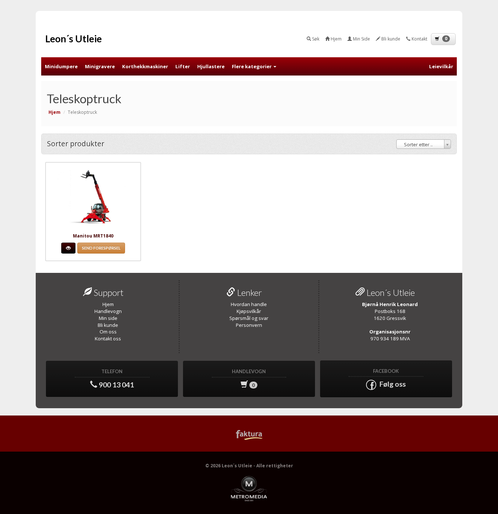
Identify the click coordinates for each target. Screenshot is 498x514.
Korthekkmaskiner (145, 66)
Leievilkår (441, 66)
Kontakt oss (108, 338)
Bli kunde (108, 325)
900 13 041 (115, 378)
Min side (108, 318)
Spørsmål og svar (248, 318)
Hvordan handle (249, 304)
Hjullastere (211, 66)
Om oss (108, 331)
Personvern (249, 325)
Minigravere (100, 66)
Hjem (108, 304)
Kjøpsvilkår (249, 311)
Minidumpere (61, 66)
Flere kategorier (252, 66)
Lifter (182, 66)
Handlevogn (108, 311)
